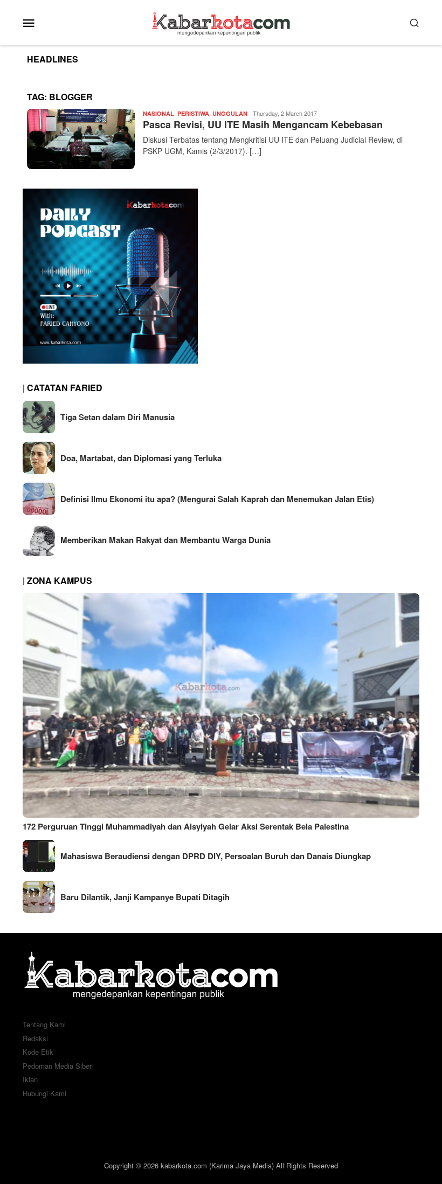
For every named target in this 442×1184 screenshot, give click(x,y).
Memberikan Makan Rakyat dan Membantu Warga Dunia (165, 540)
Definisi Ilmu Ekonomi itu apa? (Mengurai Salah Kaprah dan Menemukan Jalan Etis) (217, 499)
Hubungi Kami (44, 1093)
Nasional (158, 113)
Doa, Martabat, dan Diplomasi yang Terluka (141, 458)
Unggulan (229, 113)
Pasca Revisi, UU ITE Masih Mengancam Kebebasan (263, 124)
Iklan (30, 1079)
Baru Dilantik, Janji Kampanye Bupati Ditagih (145, 897)
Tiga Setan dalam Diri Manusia (117, 417)
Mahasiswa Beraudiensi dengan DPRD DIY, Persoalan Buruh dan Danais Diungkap (215, 856)
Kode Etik (38, 1052)
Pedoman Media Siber (57, 1066)
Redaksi (35, 1038)
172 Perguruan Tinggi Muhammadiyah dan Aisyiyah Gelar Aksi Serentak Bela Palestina (186, 826)
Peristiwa (193, 113)
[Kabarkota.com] (221, 21)
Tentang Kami (44, 1024)
